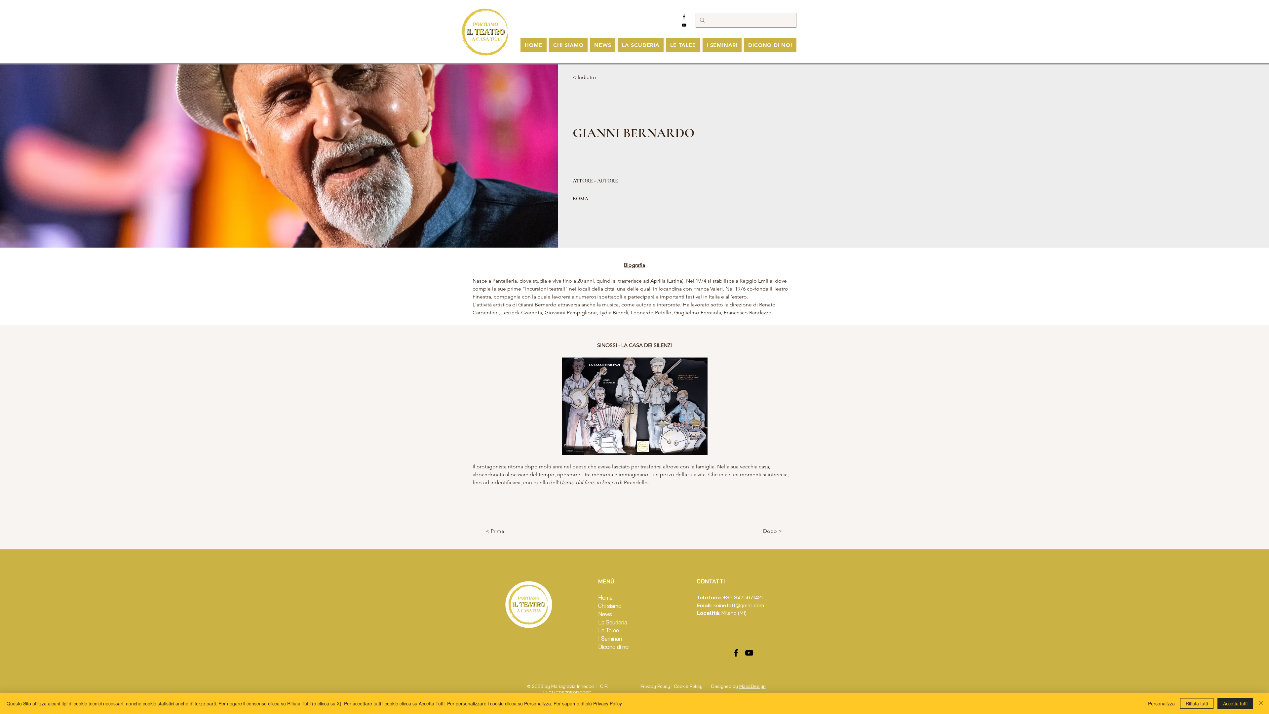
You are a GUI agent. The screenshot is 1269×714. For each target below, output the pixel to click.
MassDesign (752, 686)
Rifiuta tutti (1197, 703)
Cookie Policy (688, 686)
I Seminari (610, 638)
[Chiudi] (1261, 703)
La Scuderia (612, 622)
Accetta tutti (1235, 703)
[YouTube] (684, 25)
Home (605, 597)
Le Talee (608, 630)
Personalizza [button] (1161, 703)
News (605, 614)
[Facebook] (684, 16)
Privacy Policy (655, 686)
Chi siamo (610, 605)
